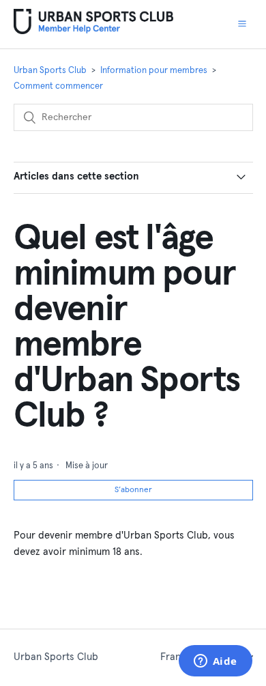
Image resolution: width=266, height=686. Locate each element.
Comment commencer (58, 86)
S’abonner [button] (133, 490)
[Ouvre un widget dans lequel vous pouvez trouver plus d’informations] (215, 662)
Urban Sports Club (50, 70)
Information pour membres (153, 70)
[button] (242, 23)
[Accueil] (94, 31)
